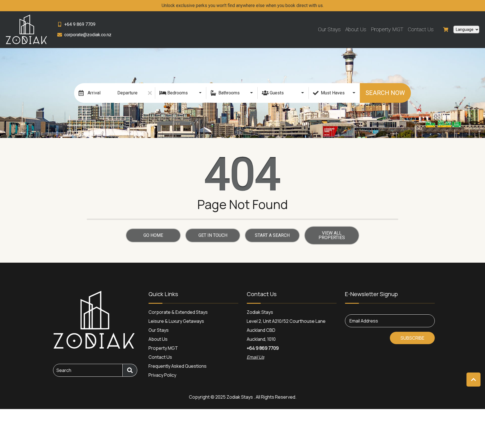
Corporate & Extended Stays (178, 312)
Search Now (385, 92)
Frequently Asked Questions (177, 366)
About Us (355, 29)
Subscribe (412, 338)
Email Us (255, 357)
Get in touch (212, 235)
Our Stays (329, 29)
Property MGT (387, 29)
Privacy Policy (162, 375)
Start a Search (272, 235)
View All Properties (332, 235)
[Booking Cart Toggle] (445, 29)
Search (63, 370)
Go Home (153, 235)
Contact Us (421, 29)
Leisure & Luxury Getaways (176, 321)
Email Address (363, 321)
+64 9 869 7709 (263, 348)
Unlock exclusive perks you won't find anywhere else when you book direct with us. (243, 5)
